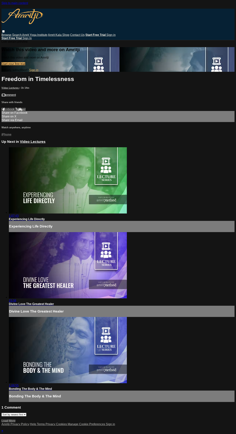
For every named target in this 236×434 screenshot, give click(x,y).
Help (33, 424)
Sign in (111, 34)
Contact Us (77, 34)
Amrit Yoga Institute (34, 34)
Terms (41, 424)
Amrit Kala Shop (58, 34)
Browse (6, 34)
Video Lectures (10, 88)
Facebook (8, 109)
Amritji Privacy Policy (15, 424)
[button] (3, 31)
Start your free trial (13, 63)
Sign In (27, 38)
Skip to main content (14, 3)
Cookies (62, 424)
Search (17, 34)
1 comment (8, 94)
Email (22, 109)
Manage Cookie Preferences (87, 424)
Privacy (51, 424)
